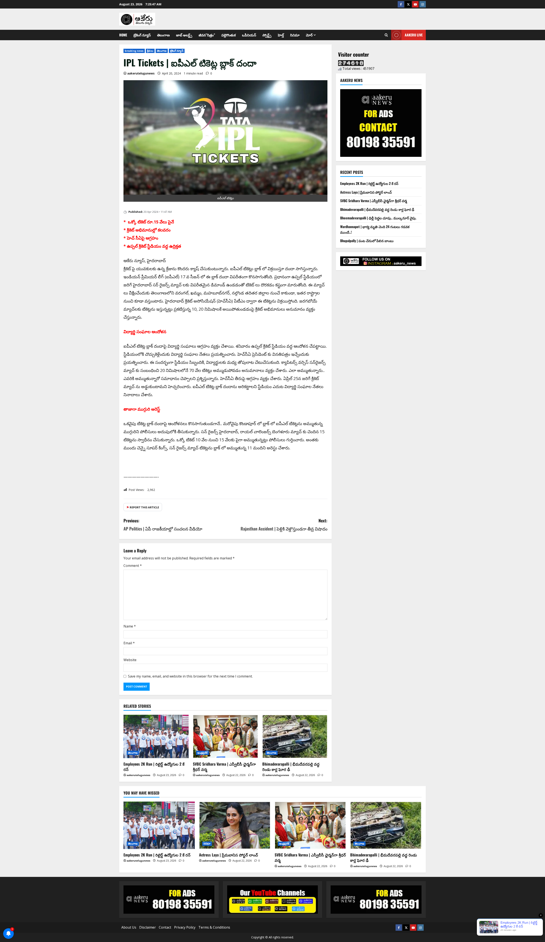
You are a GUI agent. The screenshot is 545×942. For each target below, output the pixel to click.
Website (129, 660)
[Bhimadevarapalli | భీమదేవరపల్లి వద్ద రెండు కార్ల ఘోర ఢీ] (294, 736)
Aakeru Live (414, 34)
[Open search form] (386, 35)
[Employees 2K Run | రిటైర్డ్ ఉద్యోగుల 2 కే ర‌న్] (156, 736)
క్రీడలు (150, 51)
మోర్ (309, 34)
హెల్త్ (281, 34)
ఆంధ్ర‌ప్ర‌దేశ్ (202, 753)
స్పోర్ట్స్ (266, 34)
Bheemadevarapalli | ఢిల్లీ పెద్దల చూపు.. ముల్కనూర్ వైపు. (378, 217)
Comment (132, 565)
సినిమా (295, 34)
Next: (284, 524)
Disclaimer (147, 927)
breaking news (134, 51)
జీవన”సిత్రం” (207, 34)
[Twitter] (408, 4)
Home (123, 34)
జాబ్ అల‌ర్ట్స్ (184, 34)
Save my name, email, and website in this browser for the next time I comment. (190, 676)
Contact (165, 927)
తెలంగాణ (163, 34)
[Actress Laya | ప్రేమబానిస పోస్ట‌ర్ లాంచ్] (234, 825)
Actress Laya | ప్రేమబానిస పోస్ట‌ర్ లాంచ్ (366, 192)
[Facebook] (401, 4)
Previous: (162, 524)
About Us (128, 927)
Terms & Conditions (214, 927)
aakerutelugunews (141, 73)
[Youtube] (415, 4)
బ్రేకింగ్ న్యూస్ (142, 34)
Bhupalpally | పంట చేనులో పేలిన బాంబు (367, 240)
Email (129, 643)
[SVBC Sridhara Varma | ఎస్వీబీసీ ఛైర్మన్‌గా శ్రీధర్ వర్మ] (225, 736)
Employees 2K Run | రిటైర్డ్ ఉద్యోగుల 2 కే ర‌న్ (153, 766)
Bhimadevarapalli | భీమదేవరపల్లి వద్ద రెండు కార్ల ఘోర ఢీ (291, 766)
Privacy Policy (184, 927)
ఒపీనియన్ (249, 34)
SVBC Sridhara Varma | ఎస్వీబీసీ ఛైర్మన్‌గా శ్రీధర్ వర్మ (224, 766)
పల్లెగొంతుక (228, 34)
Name (129, 626)
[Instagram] (422, 4)
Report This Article (142, 507)
